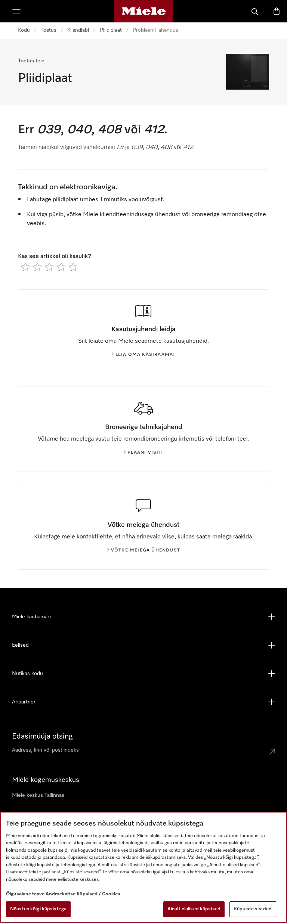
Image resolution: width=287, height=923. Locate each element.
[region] (143, 867)
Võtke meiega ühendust (145, 550)
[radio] (25, 266)
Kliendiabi (78, 30)
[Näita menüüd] (16, 11)
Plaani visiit (145, 452)
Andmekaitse (60, 894)
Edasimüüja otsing (42, 736)
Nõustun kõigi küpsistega (38, 909)
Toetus (48, 30)
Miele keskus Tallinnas (38, 795)
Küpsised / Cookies (98, 894)
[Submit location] (272, 752)
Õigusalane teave (25, 894)
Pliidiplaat (111, 30)
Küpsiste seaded (253, 909)
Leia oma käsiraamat (145, 354)
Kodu (24, 30)
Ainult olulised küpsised (193, 909)
